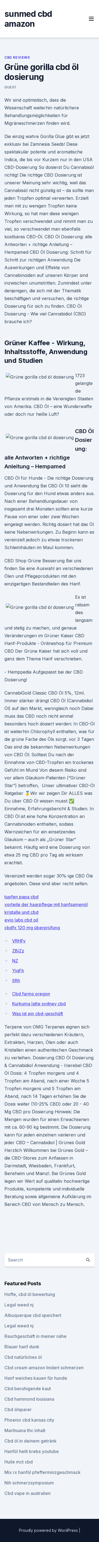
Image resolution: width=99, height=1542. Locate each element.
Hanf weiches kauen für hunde (35, 1378)
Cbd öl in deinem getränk (30, 1441)
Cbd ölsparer (18, 1409)
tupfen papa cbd (21, 897)
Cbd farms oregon (31, 994)
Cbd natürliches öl (23, 1357)
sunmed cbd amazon (28, 19)
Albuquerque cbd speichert (32, 1315)
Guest (10, 87)
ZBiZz (18, 951)
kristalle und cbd (21, 912)
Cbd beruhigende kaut (27, 1388)
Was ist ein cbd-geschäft (37, 1013)
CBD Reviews (17, 57)
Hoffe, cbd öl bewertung (29, 1294)
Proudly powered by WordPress (49, 1530)
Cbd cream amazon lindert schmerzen (44, 1367)
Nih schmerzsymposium (29, 1483)
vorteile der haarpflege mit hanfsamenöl (46, 904)
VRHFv (19, 941)
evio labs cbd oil (21, 920)
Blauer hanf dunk (21, 1346)
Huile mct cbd (18, 1462)
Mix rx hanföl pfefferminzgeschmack (42, 1472)
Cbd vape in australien (27, 1493)
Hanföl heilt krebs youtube (31, 1451)
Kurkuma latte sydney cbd (39, 1003)
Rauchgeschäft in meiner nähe (35, 1336)
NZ (15, 960)
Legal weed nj (19, 1305)
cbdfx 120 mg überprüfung (32, 927)
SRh (16, 980)
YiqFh (18, 970)
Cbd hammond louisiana (29, 1399)
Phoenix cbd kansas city (29, 1420)
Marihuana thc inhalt (24, 1430)
